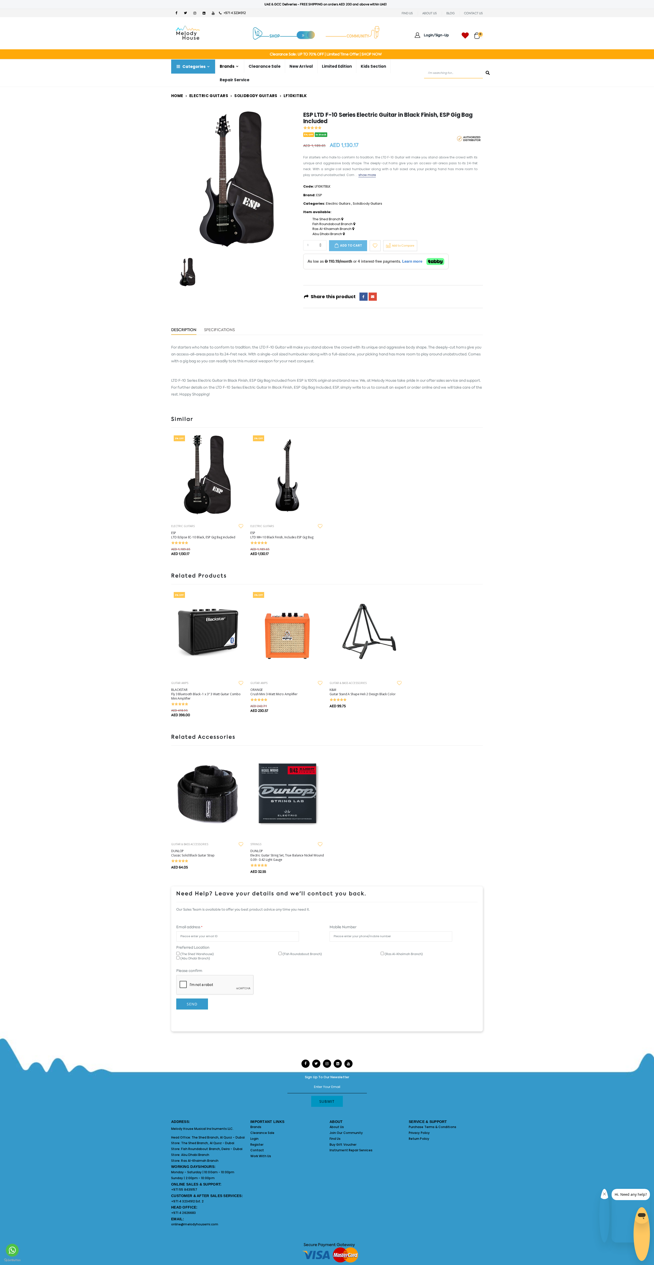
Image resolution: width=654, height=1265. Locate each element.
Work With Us (260, 1156)
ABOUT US (429, 13)
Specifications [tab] (219, 330)
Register (257, 1144)
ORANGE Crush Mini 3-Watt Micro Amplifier (274, 692)
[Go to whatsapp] (12, 1250)
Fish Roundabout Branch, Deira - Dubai (211, 1149)
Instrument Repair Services (351, 1150)
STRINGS (255, 844)
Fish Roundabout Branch (332, 224)
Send (192, 1004)
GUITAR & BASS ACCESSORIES (348, 683)
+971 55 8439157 (184, 1189)
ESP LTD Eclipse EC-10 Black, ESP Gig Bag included (203, 535)
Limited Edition (337, 66)
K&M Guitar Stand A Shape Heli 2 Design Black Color (362, 692)
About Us (337, 1127)
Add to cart (351, 245)
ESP (319, 195)
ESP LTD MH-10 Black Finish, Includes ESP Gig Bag (281, 535)
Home (177, 95)
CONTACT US (473, 13)
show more (367, 175)
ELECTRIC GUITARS (183, 526)
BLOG (450, 13)
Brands (255, 1127)
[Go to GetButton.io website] (12, 1259)
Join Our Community (346, 1133)
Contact (257, 1150)
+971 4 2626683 (183, 1213)
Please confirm (189, 970)
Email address (189, 927)
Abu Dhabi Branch (327, 234)
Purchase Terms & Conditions (432, 1127)
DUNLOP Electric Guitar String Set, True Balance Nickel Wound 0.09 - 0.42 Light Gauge (287, 855)
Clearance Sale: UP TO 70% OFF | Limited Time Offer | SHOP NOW (325, 54)
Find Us (335, 1138)
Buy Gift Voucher (343, 1144)
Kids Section (373, 66)
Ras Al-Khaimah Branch (332, 229)
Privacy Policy (419, 1133)
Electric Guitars (208, 95)
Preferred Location (192, 947)
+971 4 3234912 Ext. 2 (187, 1201)
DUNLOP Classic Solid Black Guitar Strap (193, 853)
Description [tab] (183, 330)
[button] (478, 33)
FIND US (407, 13)
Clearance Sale (265, 66)
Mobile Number (343, 927)
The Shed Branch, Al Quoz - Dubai (218, 1137)
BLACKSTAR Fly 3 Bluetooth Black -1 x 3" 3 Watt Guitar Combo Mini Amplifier (206, 694)
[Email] (373, 297)
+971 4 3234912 (233, 13)
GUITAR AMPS (179, 683)
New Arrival (301, 66)
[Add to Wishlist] (375, 245)
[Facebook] (363, 297)
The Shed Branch (326, 219)
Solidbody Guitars (255, 95)
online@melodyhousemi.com (194, 1224)
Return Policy (419, 1138)
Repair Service (234, 80)
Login (254, 1138)
